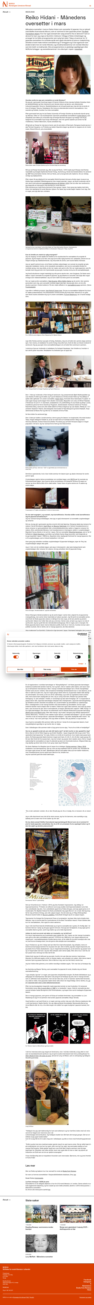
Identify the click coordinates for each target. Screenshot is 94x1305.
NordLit (32, 1297)
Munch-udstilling (49, 915)
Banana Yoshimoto (60, 526)
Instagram (87, 1282)
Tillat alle (74, 669)
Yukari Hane (59, 399)
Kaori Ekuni (47, 526)
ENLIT (27, 1297)
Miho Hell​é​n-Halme (64, 281)
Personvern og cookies (85, 1297)
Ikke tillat (20, 669)
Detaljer (80, 664)
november (78, 49)
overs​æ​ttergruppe (74, 285)
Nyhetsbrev (86, 1286)
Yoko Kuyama (52, 281)
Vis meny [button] (90, 6)
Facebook (87, 1280)
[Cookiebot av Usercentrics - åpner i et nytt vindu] (79, 634)
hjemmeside (39, 1178)
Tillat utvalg (47, 669)
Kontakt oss (6, 1287)
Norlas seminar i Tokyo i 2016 (76, 746)
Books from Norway (69, 1171)
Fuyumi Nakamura (70, 294)
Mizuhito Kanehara (75, 532)
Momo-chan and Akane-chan (36, 712)
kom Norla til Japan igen (54, 290)
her (46, 414)
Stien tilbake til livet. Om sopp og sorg (38, 1056)
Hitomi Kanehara (38, 534)
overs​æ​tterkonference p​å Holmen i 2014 (55, 183)
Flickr (89, 1290)
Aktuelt (5, 12)
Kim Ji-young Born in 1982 (46, 988)
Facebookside (30, 287)
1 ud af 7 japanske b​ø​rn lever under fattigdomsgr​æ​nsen (58, 982)
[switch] (36, 657)
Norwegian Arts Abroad (19, 1297)
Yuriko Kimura (82, 115)
